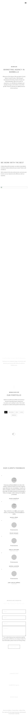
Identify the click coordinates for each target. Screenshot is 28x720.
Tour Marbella (14, 499)
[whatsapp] (16, 707)
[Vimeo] (10, 707)
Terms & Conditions (7, 710)
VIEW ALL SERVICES (14, 369)
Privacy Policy (22, 640)
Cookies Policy (22, 710)
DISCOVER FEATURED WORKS (9, 180)
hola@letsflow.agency (14, 685)
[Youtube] (14, 707)
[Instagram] (12, 707)
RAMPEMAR (14, 518)
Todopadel (14, 583)
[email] (18, 707)
